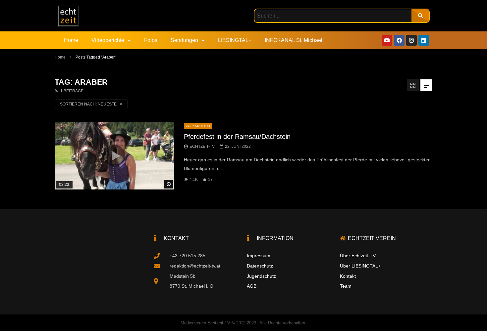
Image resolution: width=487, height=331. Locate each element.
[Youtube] (387, 40)
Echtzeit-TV (202, 146)
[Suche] (420, 15)
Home (71, 40)
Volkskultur (198, 126)
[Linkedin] (423, 40)
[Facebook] (399, 40)
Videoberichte (107, 40)
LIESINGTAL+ (234, 40)
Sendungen (184, 40)
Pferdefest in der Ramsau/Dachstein (237, 136)
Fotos (150, 40)
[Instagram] (411, 40)
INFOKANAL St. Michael (293, 40)
